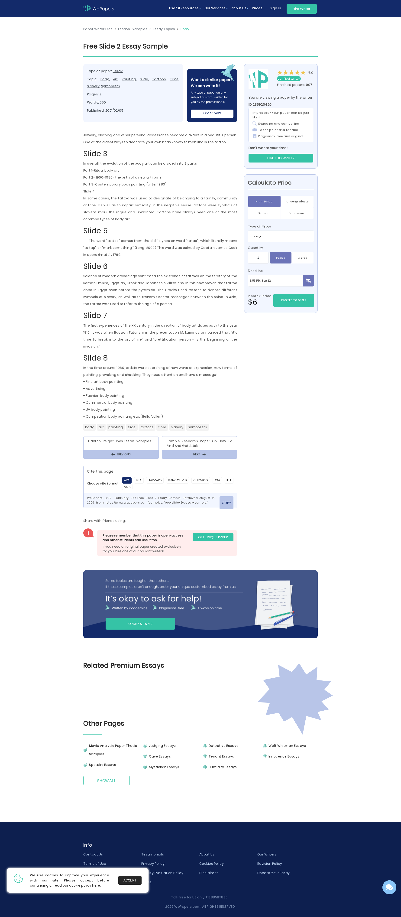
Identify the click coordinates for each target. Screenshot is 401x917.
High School (264, 201)
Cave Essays (160, 756)
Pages (280, 257)
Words (302, 257)
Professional (297, 213)
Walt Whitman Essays (287, 745)
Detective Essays (223, 745)
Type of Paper (259, 226)
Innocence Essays (284, 756)
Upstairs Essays (102, 764)
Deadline (255, 271)
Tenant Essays (221, 756)
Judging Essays (162, 745)
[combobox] (281, 236)
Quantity (255, 248)
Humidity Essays (223, 767)
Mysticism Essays (164, 767)
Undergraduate (297, 201)
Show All (106, 781)
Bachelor (264, 213)
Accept (129, 880)
